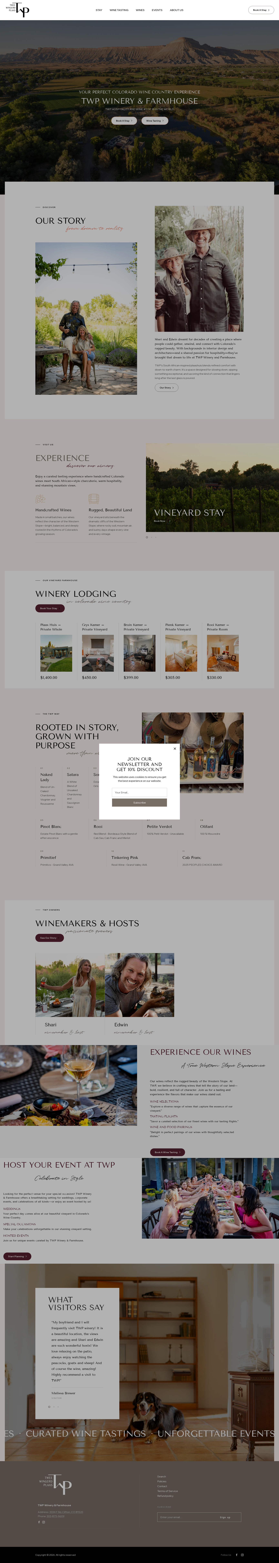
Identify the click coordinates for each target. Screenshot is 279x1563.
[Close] (175, 749)
